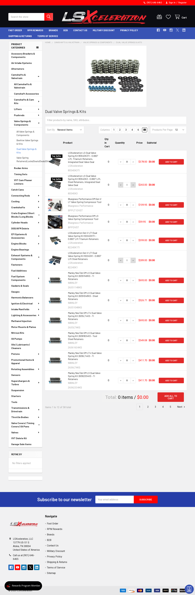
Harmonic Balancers (22, 297)
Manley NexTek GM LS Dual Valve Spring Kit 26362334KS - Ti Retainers (84, 375)
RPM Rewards (35, 30)
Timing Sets (20, 174)
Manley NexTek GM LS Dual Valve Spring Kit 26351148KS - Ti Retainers (84, 275)
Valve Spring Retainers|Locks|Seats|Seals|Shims (29, 159)
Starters (16, 396)
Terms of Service (47, 36)
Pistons (15, 354)
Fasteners (16, 264)
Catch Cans (17, 189)
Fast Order (15, 30)
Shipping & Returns (20, 36)
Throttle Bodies (19, 417)
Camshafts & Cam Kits (24, 101)
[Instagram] (171, 30)
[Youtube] (164, 30)
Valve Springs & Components (22, 123)
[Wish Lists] (169, 17)
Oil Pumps (16, 338)
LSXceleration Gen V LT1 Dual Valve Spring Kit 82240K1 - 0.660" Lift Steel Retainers (84, 255)
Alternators (17, 68)
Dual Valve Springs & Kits (26, 151)
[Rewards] (23, 585)
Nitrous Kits (17, 332)
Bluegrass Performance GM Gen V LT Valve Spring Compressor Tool (84, 200)
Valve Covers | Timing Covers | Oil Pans (22, 425)
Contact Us (80, 30)
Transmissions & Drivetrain (20, 409)
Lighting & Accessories (23, 315)
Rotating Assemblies (22, 369)
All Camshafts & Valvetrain (23, 86)
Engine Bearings (20, 249)
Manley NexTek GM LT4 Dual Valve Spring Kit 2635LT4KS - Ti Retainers (85, 315)
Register (182, 2)
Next (180, 406)
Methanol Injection (21, 321)
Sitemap (51, 573)
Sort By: (51, 129)
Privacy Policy (129, 30)
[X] (177, 30)
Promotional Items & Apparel (22, 361)
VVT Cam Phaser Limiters (23, 182)
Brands (53, 30)
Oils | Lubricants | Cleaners (20, 346)
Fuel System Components (18, 278)
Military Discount (104, 30)
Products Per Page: (162, 129)
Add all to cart (170, 397)
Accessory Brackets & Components (23, 55)
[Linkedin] (184, 30)
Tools (14, 402)
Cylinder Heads (19, 222)
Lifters (18, 109)
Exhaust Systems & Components (21, 257)
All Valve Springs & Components (25, 133)
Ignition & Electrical (22, 303)
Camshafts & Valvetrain (18, 76)
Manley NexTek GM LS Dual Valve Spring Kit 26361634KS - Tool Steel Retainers (84, 335)
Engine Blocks (18, 243)
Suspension (17, 390)
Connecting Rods (20, 195)
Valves (14, 432)
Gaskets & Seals (20, 285)
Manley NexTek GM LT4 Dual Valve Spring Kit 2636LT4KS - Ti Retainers (85, 355)
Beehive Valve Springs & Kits (27, 142)
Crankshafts (18, 207)
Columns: (105, 129)
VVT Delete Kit (19, 438)
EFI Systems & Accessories (19, 236)
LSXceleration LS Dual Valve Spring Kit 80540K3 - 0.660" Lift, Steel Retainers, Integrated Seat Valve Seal (84, 180)
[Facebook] (158, 30)
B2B (65, 30)
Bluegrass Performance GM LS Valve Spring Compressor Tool (83, 217)
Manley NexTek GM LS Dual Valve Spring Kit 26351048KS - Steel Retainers (84, 295)
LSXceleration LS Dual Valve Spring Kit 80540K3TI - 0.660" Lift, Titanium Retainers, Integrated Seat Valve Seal (83, 157)
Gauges (15, 291)
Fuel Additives (19, 270)
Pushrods (19, 115)
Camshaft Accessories (26, 93)
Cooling (15, 201)
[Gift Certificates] (160, 17)
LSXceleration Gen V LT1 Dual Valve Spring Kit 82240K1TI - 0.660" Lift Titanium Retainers (83, 235)
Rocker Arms (21, 168)
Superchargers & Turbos (20, 383)
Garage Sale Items (21, 444)
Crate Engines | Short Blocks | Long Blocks (22, 215)
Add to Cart (171, 162)
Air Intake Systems (21, 63)
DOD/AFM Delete (20, 228)
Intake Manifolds (20, 309)
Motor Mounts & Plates (23, 327)
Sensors (15, 375)
